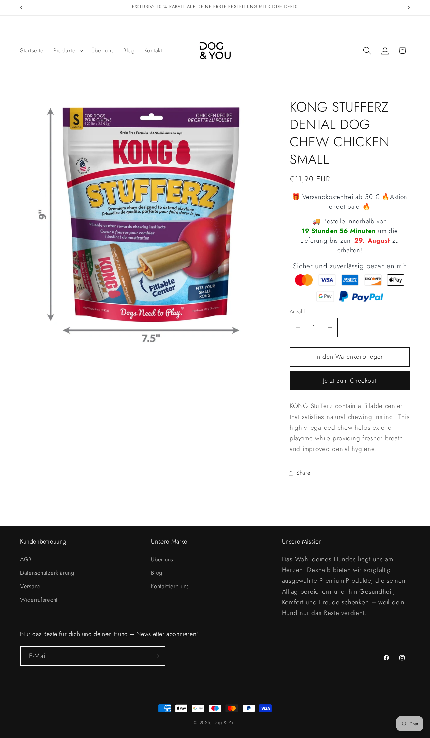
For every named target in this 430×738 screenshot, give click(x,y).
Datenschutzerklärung (47, 573)
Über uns (162, 559)
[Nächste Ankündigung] (408, 7)
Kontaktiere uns (170, 586)
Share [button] (303, 473)
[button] (68, 50)
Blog (156, 573)
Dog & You (225, 722)
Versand (30, 586)
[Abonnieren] (156, 656)
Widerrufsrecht (39, 600)
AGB (26, 559)
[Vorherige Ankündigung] (21, 7)
